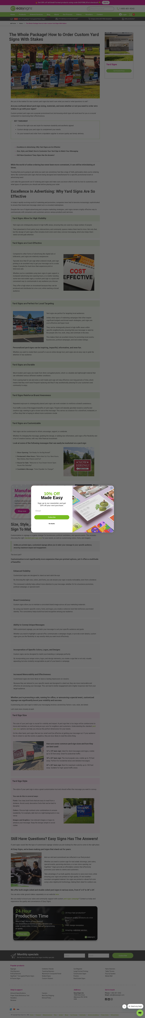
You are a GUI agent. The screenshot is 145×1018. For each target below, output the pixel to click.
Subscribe (52, 517)
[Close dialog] (111, 488)
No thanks (52, 523)
